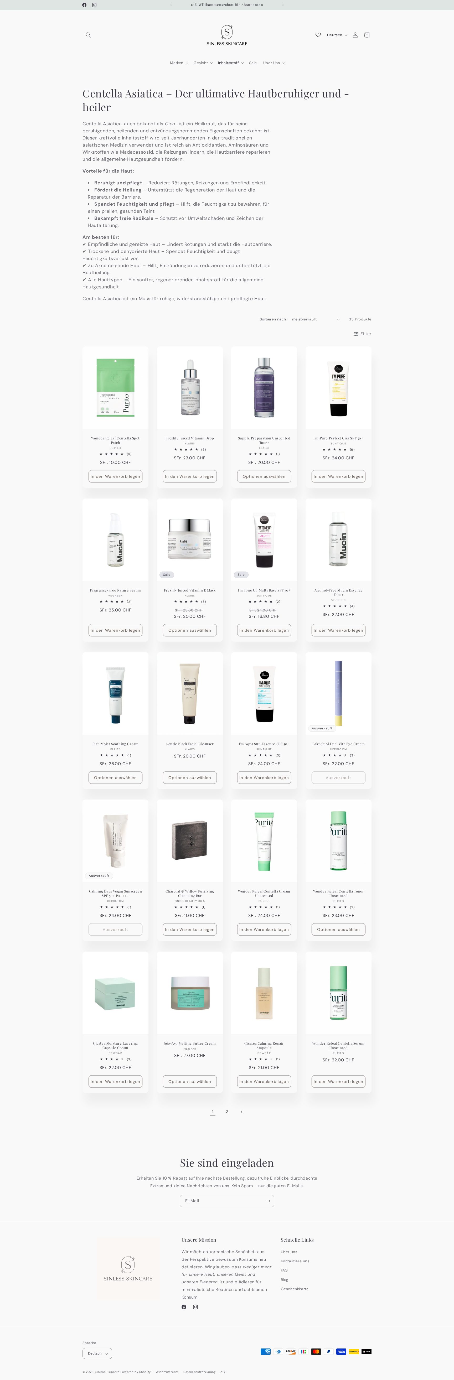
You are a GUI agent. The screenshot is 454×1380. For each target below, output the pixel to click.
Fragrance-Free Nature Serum (115, 590)
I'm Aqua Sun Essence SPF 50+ (264, 744)
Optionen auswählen (264, 476)
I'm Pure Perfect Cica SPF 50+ (338, 438)
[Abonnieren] (268, 1201)
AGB (223, 1372)
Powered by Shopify (136, 1372)
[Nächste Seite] (241, 1112)
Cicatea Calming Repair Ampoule (264, 1045)
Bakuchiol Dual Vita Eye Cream (338, 744)
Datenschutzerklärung (199, 1372)
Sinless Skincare (107, 1372)
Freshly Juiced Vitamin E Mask (189, 590)
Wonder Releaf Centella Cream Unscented (264, 893)
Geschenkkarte (295, 1288)
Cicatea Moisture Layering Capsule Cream (115, 1045)
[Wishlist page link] (318, 35)
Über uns (289, 1252)
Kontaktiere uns (295, 1261)
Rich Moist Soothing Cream (115, 744)
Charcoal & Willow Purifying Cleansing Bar (190, 893)
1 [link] (213, 1111)
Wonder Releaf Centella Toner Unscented (338, 893)
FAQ (284, 1270)
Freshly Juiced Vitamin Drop (190, 438)
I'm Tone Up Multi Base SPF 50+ (264, 590)
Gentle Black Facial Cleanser (190, 744)
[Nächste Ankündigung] (283, 5)
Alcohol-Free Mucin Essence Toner (338, 592)
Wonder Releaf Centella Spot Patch (115, 440)
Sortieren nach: (273, 319)
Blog (284, 1279)
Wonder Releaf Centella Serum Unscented (338, 1045)
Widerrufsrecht (167, 1372)
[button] (88, 35)
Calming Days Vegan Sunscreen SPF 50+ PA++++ (115, 893)
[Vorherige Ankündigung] (171, 5)
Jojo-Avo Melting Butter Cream (190, 1043)
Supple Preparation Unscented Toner (264, 440)
